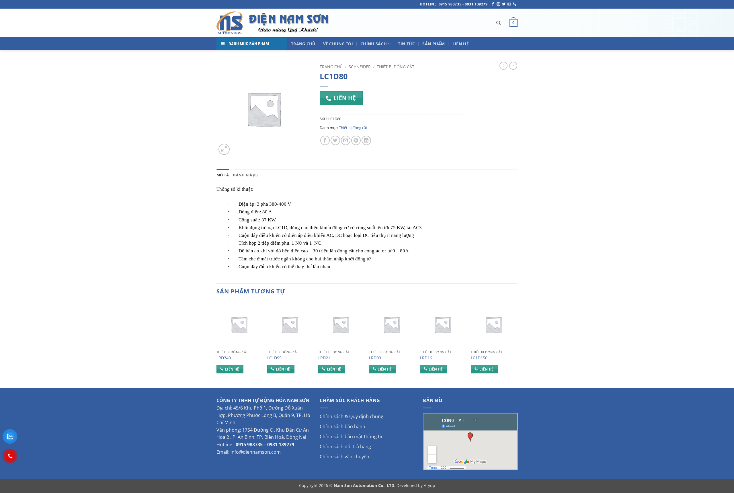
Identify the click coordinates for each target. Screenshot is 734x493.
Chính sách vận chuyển (344, 456)
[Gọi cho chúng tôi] (514, 4)
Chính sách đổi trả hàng (345, 446)
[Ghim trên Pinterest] (356, 140)
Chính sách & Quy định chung (351, 416)
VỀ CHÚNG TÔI (338, 43)
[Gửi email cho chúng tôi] (509, 4)
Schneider (360, 66)
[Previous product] (513, 66)
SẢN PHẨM (433, 43)
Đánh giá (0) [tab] (245, 175)
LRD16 (426, 358)
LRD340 (223, 358)
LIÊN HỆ (460, 43)
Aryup (429, 485)
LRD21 (324, 358)
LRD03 (375, 358)
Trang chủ (331, 66)
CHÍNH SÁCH (373, 43)
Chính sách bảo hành (342, 426)
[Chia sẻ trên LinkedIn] (366, 140)
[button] (513, 23)
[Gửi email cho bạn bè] (345, 140)
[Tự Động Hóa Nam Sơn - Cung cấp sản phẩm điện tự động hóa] (273, 22)
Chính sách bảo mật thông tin (352, 436)
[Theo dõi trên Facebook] (493, 4)
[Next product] (503, 66)
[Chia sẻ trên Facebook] (325, 140)
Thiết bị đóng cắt (395, 66)
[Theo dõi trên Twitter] (503, 4)
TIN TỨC (406, 43)
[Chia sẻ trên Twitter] (335, 140)
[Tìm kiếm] (498, 22)
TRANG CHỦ (303, 43)
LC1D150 (479, 358)
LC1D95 (274, 358)
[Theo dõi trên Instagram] (498, 4)
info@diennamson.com (256, 452)
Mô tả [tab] (222, 175)
